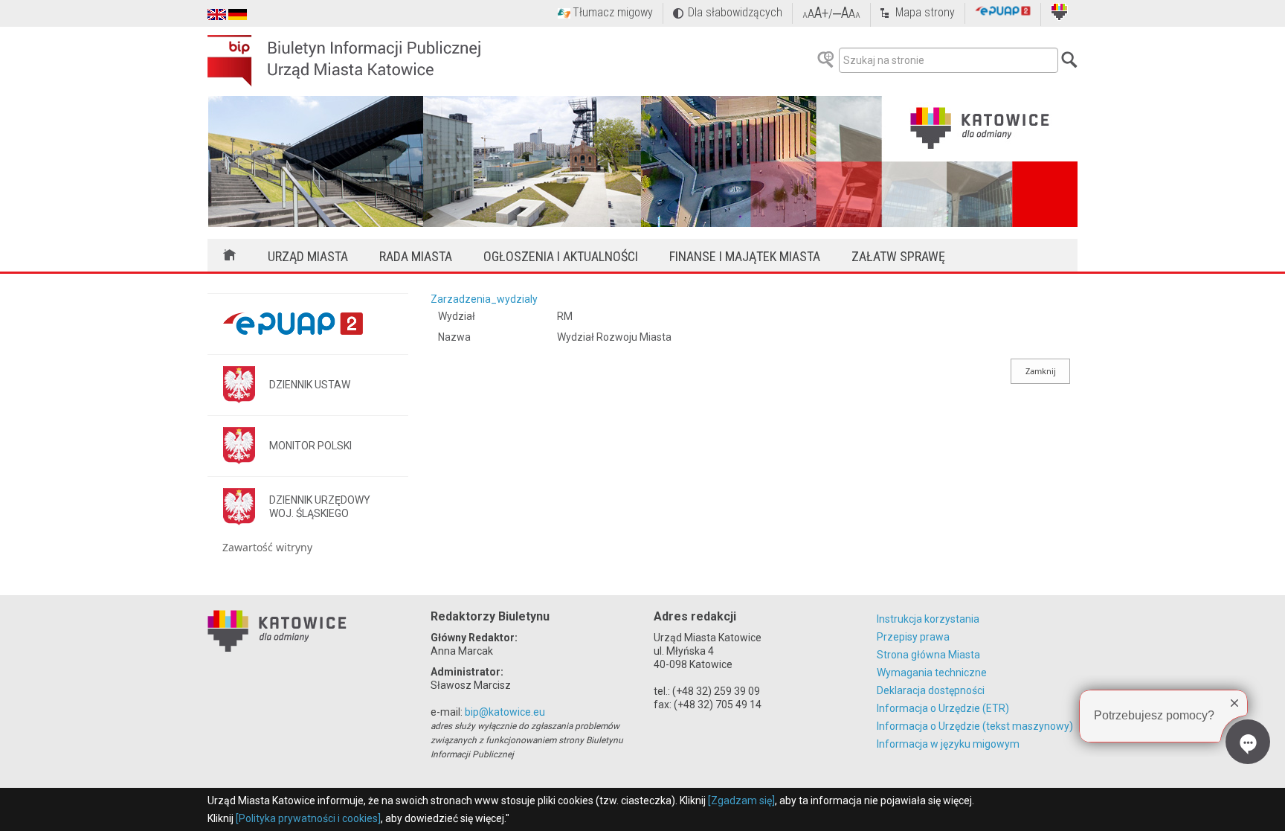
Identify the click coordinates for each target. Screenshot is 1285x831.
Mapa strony (925, 12)
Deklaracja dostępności (931, 690)
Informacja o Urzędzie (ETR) (943, 708)
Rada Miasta (415, 256)
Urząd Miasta (308, 256)
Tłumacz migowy (613, 12)
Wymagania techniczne (932, 672)
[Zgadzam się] (741, 800)
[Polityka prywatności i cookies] (308, 818)
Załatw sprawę (898, 256)
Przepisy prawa (913, 637)
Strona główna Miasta (928, 655)
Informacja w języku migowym (948, 744)
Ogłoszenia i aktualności (560, 256)
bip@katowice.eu (505, 712)
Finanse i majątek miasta (744, 256)
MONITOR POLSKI (310, 446)
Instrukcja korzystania (928, 619)
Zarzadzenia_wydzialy (484, 299)
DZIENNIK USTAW (309, 385)
